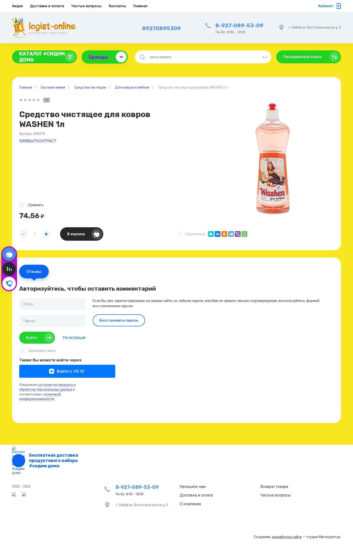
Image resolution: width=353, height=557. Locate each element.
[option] (272, 159)
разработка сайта (287, 537)
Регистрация (74, 337)
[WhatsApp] (244, 234)
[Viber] (238, 234)
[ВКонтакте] (217, 234)
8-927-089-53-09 (239, 25)
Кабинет (325, 6)
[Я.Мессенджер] (211, 234)
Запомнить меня (41, 350)
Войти (31, 337)
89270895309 (161, 28)
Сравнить (35, 205)
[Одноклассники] (224, 234)
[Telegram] (231, 234)
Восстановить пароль (118, 320)
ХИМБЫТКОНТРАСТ (37, 140)
